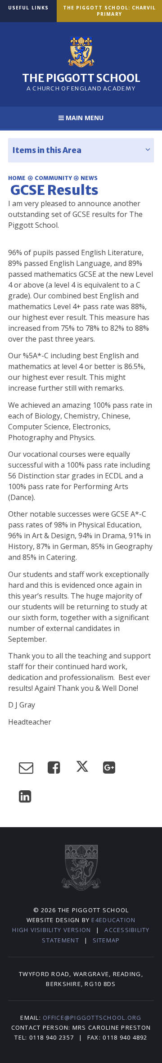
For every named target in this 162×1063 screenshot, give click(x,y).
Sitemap (106, 940)
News (89, 178)
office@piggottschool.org (92, 1017)
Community (53, 178)
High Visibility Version (51, 930)
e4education (113, 920)
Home (17, 178)
